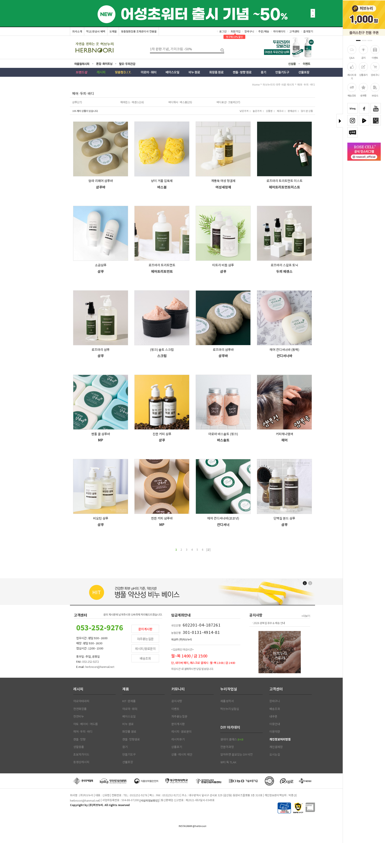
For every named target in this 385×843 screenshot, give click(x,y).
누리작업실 (228, 688)
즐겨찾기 (308, 31)
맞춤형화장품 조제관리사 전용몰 (139, 31)
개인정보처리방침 (280, 739)
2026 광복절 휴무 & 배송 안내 (269, 623)
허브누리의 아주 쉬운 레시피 (278, 84)
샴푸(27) (77, 102)
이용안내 (274, 724)
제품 (125, 688)
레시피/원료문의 (145, 648)
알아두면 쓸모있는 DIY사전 (236, 754)
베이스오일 (129, 716)
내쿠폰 (363, 95)
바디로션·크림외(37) (228, 102)
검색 (220, 49)
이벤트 (375, 57)
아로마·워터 (129, 709)
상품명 (269, 111)
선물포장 (127, 762)
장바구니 (375, 74)
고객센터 (294, 31)
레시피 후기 (351, 76)
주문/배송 (263, 31)
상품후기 (363, 74)
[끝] (208, 549)
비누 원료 (128, 724)
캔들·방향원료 (131, 739)
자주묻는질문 (145, 639)
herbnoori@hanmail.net (84, 801)
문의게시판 (145, 629)
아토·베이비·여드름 (85, 724)
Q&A (351, 57)
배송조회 (352, 95)
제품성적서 (227, 701)
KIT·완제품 (129, 701)
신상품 (293, 64)
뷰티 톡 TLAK (228, 762)
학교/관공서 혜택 (95, 31)
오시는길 (274, 754)
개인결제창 (276, 747)
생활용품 (78, 747)
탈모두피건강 (130, 63)
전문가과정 (227, 747)
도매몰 (113, 31)
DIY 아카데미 (230, 727)
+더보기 (305, 615)
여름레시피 (85, 63)
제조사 (280, 111)
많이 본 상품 (307, 111)
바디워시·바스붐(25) (180, 102)
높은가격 (257, 111)
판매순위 (292, 111)
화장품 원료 (129, 731)
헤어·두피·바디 (306, 84)
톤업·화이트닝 (106, 63)
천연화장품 (80, 709)
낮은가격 (244, 111)
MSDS (375, 95)
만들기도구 (129, 754)
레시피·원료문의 (181, 731)
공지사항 (176, 701)
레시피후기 (178, 739)
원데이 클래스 (232, 739)
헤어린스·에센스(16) (132, 102)
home (256, 84)
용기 (125, 747)
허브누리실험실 (229, 709)
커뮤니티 (178, 688)
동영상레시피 (81, 762)
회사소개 (77, 31)
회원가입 (235, 31)
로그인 (223, 31)
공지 (363, 57)
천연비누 (78, 716)
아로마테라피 (81, 701)
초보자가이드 (81, 754)
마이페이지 (279, 31)
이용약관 (274, 731)
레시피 (78, 688)
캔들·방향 (79, 739)
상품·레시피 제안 (181, 754)
